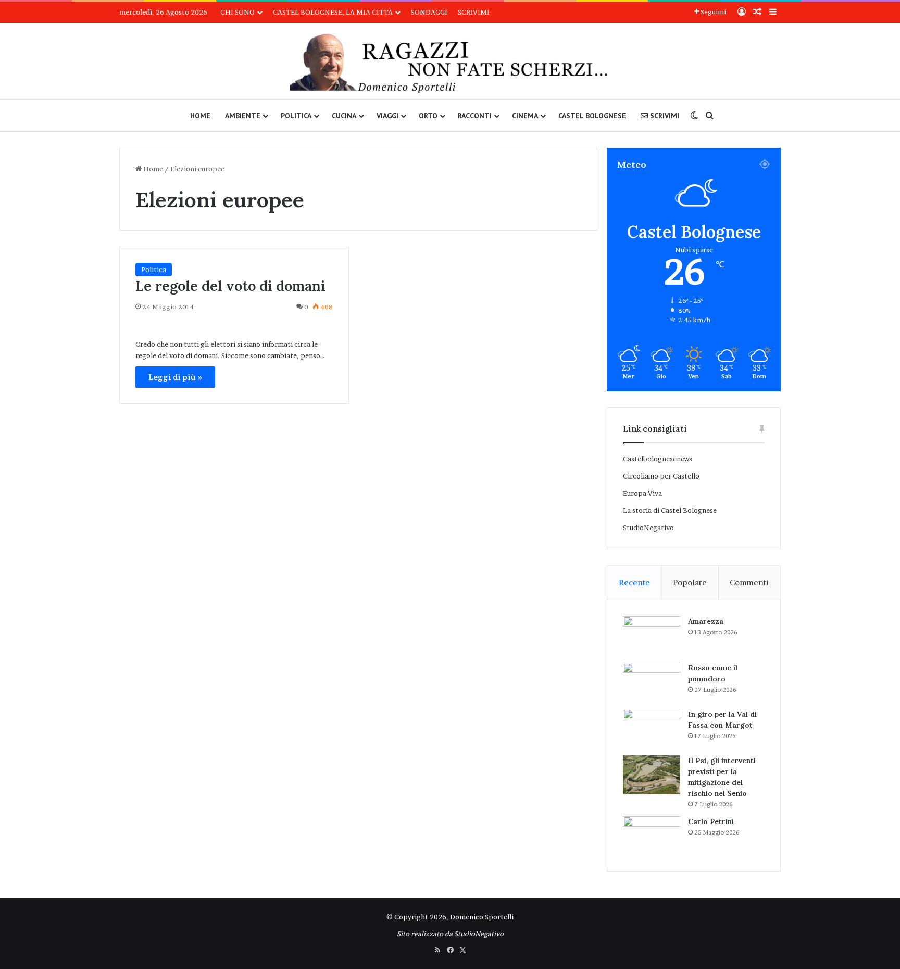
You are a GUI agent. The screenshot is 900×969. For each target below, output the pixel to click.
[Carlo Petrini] (651, 835)
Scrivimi (474, 12)
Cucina (344, 115)
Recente (634, 582)
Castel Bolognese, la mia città (333, 12)
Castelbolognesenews (657, 459)
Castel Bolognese (592, 115)
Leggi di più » (175, 377)
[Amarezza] (651, 635)
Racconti (475, 115)
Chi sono (237, 12)
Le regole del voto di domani (230, 286)
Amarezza (705, 621)
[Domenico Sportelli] (449, 63)
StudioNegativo (648, 527)
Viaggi (387, 115)
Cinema (525, 115)
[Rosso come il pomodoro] (651, 682)
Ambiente (242, 115)
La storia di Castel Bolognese (670, 510)
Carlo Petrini (711, 821)
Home (200, 115)
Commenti (749, 582)
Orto (428, 115)
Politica (296, 115)
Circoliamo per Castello (661, 476)
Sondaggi (429, 12)
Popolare (690, 582)
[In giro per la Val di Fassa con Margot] (651, 728)
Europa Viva (642, 493)
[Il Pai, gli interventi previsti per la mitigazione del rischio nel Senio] (651, 774)
